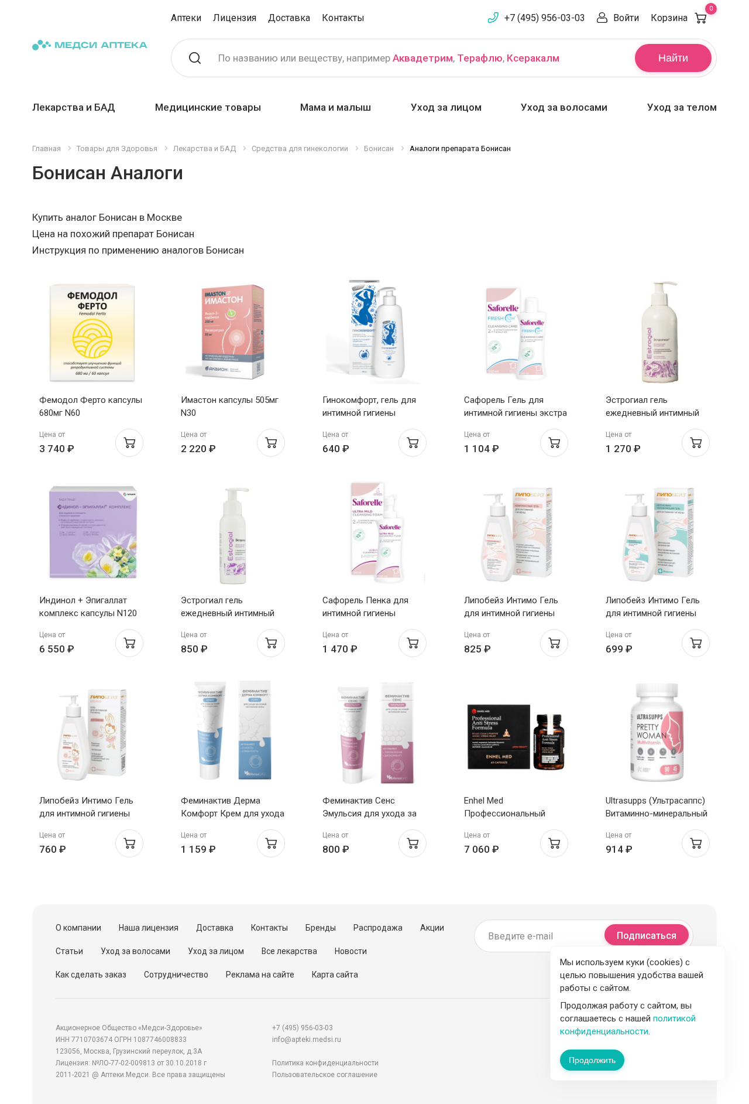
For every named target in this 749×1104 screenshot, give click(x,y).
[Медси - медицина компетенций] (89, 45)
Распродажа (378, 927)
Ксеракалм (533, 58)
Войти (626, 17)
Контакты (343, 17)
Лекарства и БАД (73, 107)
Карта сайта (335, 974)
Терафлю (480, 58)
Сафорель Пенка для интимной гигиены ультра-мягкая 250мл (365, 613)
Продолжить (592, 1060)
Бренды (320, 927)
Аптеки (186, 17)
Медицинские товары (208, 107)
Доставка (289, 17)
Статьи (69, 951)
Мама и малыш (335, 107)
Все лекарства (289, 951)
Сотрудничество (176, 974)
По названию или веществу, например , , (388, 58)
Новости (351, 951)
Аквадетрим (423, 58)
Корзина (682, 17)
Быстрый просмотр (91, 335)
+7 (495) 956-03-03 (544, 17)
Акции (432, 927)
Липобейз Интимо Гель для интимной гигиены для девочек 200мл (86, 813)
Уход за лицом (446, 107)
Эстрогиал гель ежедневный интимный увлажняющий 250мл (652, 413)
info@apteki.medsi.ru (306, 1039)
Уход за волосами (564, 107)
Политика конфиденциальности (325, 1063)
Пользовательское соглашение (324, 1075)
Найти (673, 58)
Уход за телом (682, 107)
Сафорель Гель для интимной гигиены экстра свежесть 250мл (515, 413)
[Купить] (129, 443)
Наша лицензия (148, 927)
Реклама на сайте (260, 974)
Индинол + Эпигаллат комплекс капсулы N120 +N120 (88, 613)
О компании (78, 927)
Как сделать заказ (91, 974)
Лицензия (234, 17)
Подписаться (646, 935)
